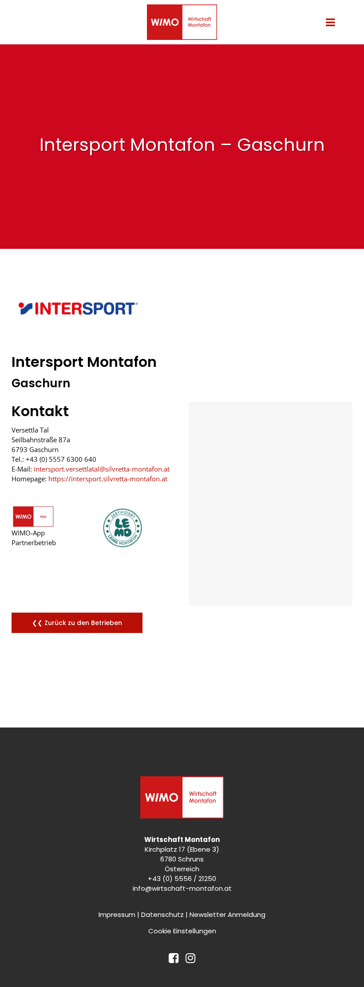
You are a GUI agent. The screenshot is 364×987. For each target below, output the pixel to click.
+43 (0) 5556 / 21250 (182, 878)
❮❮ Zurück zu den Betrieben (77, 622)
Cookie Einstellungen (182, 931)
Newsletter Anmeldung (227, 914)
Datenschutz (162, 914)
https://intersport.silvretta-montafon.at (107, 478)
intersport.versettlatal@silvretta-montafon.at (102, 468)
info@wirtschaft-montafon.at (182, 888)
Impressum (117, 914)
